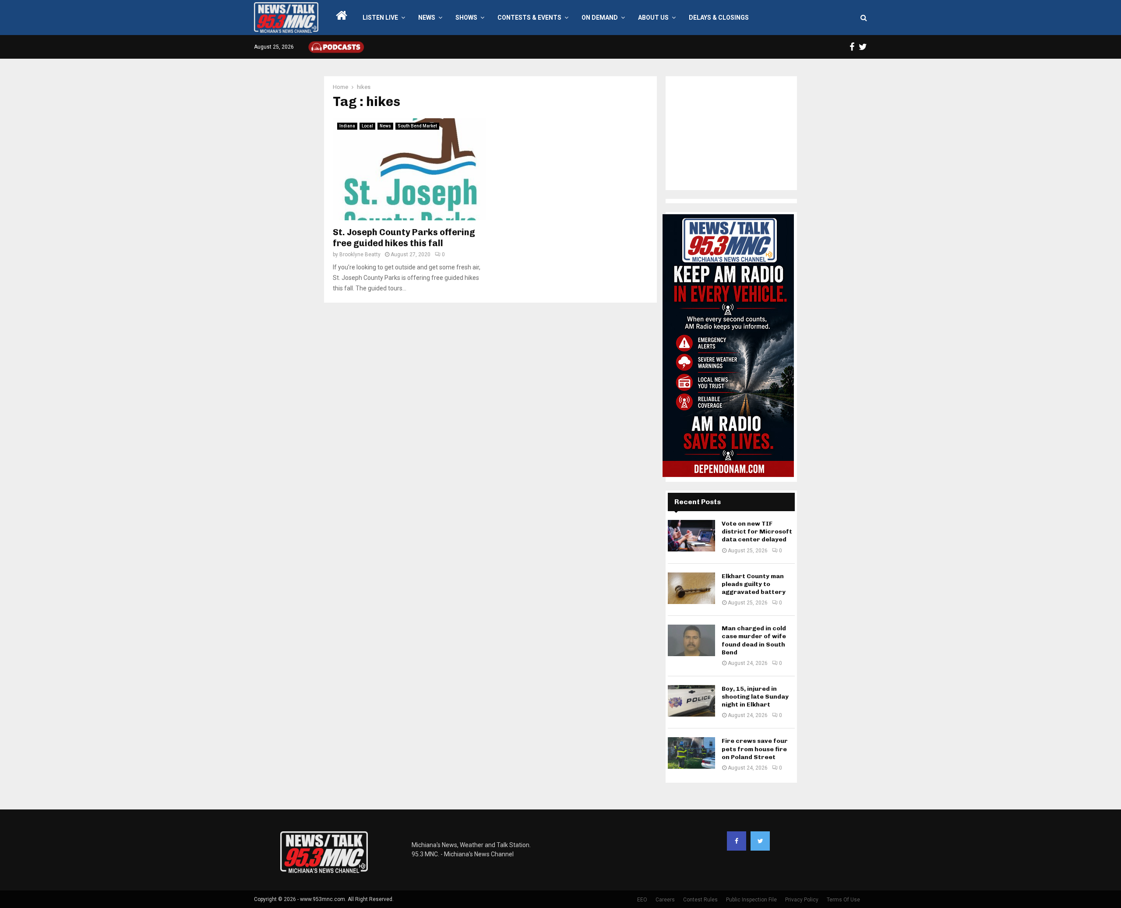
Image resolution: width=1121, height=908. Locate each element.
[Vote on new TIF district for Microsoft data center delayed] (691, 535)
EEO (642, 900)
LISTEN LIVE (380, 17)
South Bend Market (417, 126)
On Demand (600, 17)
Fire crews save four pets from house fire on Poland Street (755, 748)
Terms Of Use (843, 900)
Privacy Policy (801, 900)
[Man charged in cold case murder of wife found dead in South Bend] (691, 640)
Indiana (347, 126)
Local (367, 126)
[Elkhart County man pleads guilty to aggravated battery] (691, 588)
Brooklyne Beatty (360, 254)
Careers (665, 900)
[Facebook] (736, 841)
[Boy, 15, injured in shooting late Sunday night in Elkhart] (691, 701)
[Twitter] (760, 841)
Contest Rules (700, 900)
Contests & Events (529, 17)
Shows (466, 17)
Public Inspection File (751, 900)
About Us (653, 17)
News (426, 17)
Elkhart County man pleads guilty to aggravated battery (754, 584)
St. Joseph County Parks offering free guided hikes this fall (404, 237)
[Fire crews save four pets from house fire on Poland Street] (691, 753)
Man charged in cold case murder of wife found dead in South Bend (754, 640)
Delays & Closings (719, 17)
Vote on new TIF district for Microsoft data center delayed (757, 531)
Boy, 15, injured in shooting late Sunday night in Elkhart (755, 696)
